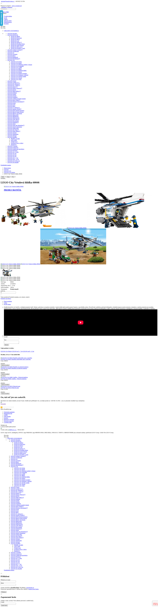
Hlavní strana (7, 168)
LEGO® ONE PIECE (13, 119)
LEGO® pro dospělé (13, 162)
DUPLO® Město (15, 36)
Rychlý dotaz (7, 304)
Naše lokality (7, 416)
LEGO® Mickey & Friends (15, 113)
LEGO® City (11, 60)
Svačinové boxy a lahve (17, 143)
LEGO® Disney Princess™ (15, 88)
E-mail (5, 336)
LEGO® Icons (11, 104)
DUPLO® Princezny (16, 38)
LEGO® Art (11, 52)
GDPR (6, 415)
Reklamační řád (8, 413)
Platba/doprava (8, 22)
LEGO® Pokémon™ (13, 122)
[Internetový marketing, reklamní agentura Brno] (12, 430)
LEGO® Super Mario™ (14, 131)
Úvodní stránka (8, 16)
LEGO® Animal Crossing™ (15, 50)
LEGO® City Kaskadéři (17, 66)
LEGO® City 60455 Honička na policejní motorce (14, 368)
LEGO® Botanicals (13, 57)
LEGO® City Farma (16, 61)
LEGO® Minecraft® (13, 115)
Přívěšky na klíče (15, 138)
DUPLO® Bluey (15, 39)
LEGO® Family (12, 94)
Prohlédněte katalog (6, 165)
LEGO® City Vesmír (16, 78)
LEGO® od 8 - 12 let (13, 159)
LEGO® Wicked (12, 135)
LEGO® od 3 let (12, 155)
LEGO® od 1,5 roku (13, 152)
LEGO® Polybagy (12, 150)
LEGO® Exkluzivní (13, 147)
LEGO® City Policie (16, 72)
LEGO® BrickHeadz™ (14, 58)
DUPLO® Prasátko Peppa (18, 44)
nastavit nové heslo (34, 589)
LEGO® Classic (12, 81)
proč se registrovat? (17, 6)
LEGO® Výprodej (12, 146)
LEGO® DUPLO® (13, 35)
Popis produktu (8, 301)
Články (6, 19)
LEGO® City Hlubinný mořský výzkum (21, 64)
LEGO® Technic (12, 132)
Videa (5, 303)
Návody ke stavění (9, 421)
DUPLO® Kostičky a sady (18, 48)
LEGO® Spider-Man (13, 128)
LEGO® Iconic (12, 103)
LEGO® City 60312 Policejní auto (10, 387)
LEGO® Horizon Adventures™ (16, 101)
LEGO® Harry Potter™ (14, 100)
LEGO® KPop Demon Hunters (16, 110)
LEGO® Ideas (11, 106)
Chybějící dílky (8, 422)
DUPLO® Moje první (16, 47)
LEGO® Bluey (12, 55)
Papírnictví (13, 144)
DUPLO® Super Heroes (17, 45)
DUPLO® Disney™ (16, 42)
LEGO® (6, 169)
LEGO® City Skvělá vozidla (18, 76)
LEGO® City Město (16, 69)
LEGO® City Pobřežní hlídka (18, 70)
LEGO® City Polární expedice (19, 73)
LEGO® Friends (12, 95)
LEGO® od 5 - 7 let (13, 158)
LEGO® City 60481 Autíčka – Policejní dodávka (13, 378)
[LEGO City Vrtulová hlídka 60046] (34, 227)
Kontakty (6, 23)
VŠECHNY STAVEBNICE (11, 30)
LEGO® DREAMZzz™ (14, 91)
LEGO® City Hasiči (16, 63)
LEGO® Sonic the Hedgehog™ (16, 125)
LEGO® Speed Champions (15, 127)
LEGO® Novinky (12, 33)
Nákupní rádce (8, 20)
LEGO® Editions (12, 92)
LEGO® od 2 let (12, 153)
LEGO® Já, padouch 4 (14, 107)
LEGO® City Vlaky (16, 79)
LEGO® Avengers (12, 54)
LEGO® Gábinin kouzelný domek (17, 98)
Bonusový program (9, 419)
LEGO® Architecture (13, 51)
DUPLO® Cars (15, 41)
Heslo (2, 583)
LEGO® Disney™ (13, 87)
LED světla (14, 140)
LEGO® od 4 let (12, 156)
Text (5, 340)
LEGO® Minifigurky (13, 116)
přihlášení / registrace (6, 7)
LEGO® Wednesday (13, 134)
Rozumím (3, 404)
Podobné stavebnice (6, 298)
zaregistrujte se (30, 587)
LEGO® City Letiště (16, 67)
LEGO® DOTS (12, 90)
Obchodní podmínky (9, 412)
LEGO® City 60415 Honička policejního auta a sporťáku (16, 359)
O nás (5, 17)
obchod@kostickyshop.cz (7, 1)
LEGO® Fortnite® (13, 97)
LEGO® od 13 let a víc (14, 161)
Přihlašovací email (5, 580)
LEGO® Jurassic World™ (14, 109)
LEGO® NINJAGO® (13, 118)
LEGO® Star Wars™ (13, 130)
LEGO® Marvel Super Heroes (16, 112)
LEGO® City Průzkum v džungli (19, 75)
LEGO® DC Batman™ (14, 84)
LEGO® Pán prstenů (13, 121)
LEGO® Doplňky (12, 137)
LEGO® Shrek (12, 124)
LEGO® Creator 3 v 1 (13, 82)
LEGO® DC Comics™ (14, 85)
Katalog (6, 418)
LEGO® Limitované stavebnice (16, 149)
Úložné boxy (14, 141)
